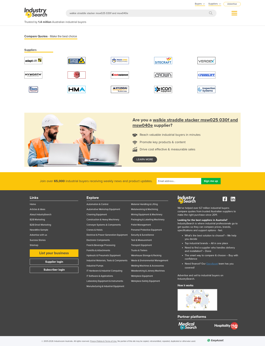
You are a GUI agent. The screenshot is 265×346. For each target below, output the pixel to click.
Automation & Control (97, 204)
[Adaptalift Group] (33, 60)
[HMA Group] (77, 89)
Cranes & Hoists (95, 229)
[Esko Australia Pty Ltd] (33, 89)
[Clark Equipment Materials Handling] (120, 74)
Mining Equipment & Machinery (146, 214)
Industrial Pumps (95, 265)
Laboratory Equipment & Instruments (105, 281)
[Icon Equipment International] (163, 89)
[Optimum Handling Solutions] (77, 60)
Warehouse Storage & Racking (146, 255)
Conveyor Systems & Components (104, 224)
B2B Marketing (37, 219)
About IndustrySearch (40, 214)
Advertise (232, 4)
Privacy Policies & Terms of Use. (103, 341)
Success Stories (38, 240)
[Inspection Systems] (206, 89)
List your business (54, 253)
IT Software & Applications (100, 276)
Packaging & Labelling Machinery (147, 219)
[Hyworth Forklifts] (33, 74)
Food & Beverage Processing (101, 245)
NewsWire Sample (39, 229)
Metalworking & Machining (144, 209)
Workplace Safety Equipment (145, 281)
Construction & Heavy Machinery (103, 219)
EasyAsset (212, 263)
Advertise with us (38, 234)
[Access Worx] (77, 74)
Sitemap (34, 245)
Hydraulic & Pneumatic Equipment (104, 255)
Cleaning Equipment (97, 214)
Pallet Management (141, 224)
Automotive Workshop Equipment (103, 209)
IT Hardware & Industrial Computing (104, 270)
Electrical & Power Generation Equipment (107, 234)
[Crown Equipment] (163, 74)
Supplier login (54, 262)
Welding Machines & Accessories (147, 265)
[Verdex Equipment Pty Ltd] (206, 60)
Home (33, 204)
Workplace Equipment (142, 276)
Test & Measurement (141, 240)
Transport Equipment (141, 245)
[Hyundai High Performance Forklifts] (120, 89)
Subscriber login (54, 270)
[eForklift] (206, 74)
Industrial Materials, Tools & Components (107, 260)
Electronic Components (98, 240)
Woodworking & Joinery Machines (148, 270)
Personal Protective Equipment (146, 229)
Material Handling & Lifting (144, 204)
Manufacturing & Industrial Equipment (105, 286)
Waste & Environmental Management (149, 260)
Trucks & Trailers (139, 250)
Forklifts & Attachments (98, 250)
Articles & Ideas (37, 209)
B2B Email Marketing (40, 224)
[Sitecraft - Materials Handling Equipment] (163, 60)
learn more (144, 159)
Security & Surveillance (142, 234)
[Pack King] (120, 60)
